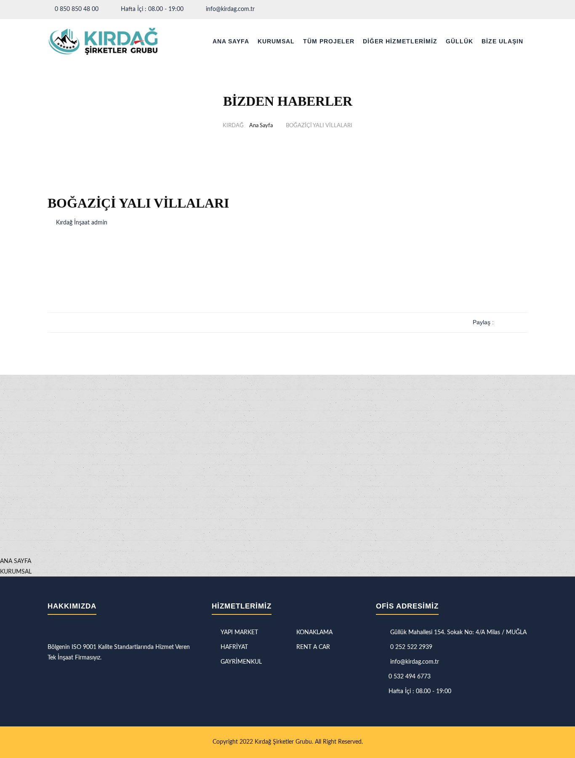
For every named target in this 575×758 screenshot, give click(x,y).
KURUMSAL (276, 41)
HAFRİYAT (234, 647)
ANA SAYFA (231, 41)
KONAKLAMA (314, 632)
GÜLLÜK (459, 41)
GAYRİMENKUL (241, 662)
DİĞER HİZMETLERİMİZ (400, 41)
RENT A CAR (313, 647)
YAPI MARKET (239, 632)
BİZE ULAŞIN (502, 41)
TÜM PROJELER (328, 41)
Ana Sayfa (261, 125)
